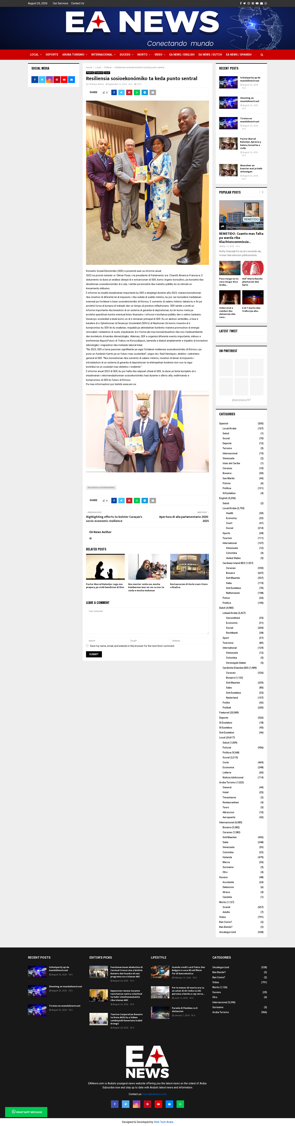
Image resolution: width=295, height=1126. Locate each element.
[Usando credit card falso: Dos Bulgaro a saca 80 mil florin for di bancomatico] (160, 972)
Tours (226, 807)
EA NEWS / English (181, 54)
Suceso (125, 54)
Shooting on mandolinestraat (249, 99)
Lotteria (227, 772)
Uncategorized (227, 932)
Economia (228, 767)
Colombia (231, 553)
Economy (231, 518)
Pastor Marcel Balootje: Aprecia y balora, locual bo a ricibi (250, 143)
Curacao (231, 568)
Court (229, 523)
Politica (90, 73)
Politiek (227, 707)
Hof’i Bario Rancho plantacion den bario (252, 282)
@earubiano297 (241, 400)
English (223, 498)
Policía (226, 483)
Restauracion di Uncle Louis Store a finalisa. (189, 585)
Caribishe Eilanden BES (236, 667)
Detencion (228, 887)
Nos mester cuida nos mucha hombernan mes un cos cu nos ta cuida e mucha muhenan (146, 587)
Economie (231, 623)
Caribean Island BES (234, 563)
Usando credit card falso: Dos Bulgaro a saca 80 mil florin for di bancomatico (188, 970)
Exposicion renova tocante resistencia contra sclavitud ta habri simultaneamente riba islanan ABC (126, 995)
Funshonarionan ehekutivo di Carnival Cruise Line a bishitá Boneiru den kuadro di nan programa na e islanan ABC (126, 972)
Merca (226, 862)
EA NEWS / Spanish (238, 54)
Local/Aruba (229, 428)
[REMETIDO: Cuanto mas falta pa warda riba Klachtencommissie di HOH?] (241, 215)
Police (226, 598)
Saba (229, 583)
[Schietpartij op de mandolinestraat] (228, 82)
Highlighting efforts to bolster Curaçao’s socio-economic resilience (114, 519)
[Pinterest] (147, 1104)
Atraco (226, 892)
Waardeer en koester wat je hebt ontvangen (251, 168)
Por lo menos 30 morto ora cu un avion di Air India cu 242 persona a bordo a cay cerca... (188, 991)
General (227, 787)
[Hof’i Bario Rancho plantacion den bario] (253, 268)
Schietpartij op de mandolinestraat (250, 79)
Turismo (227, 448)
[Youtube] (158, 1104)
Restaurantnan (231, 802)
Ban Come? (225, 922)
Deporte (52, 54)
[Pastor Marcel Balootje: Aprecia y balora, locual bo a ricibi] (228, 143)
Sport (226, 638)
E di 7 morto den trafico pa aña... (251, 309)
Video (158, 54)
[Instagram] (136, 1104)
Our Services (60, 3)
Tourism (227, 538)
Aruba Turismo (73, 54)
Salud (226, 433)
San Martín (229, 478)
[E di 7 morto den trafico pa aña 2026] (253, 297)
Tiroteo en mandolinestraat (249, 120)
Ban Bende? (226, 927)
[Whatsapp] (180, 1104)
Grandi (226, 907)
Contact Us (77, 3)
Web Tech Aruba (163, 1122)
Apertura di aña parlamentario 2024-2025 (184, 519)
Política (227, 488)
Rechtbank (232, 632)
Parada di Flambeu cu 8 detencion (185, 1009)
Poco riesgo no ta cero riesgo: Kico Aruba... (228, 282)
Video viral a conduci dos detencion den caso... (227, 312)
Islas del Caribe (231, 463)
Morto (142, 54)
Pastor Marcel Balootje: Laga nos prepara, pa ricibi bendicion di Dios (105, 585)
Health (229, 513)
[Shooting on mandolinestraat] (228, 103)
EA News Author (96, 84)
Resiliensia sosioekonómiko (101, 488)
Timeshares (229, 797)
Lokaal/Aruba (230, 613)
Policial (227, 747)
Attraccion (228, 812)
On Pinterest (228, 351)
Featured (99, 73)
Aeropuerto (229, 817)
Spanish (223, 423)
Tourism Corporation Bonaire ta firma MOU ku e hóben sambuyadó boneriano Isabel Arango (126, 1019)
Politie (226, 702)
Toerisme (228, 643)
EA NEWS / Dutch (210, 54)
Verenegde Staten (236, 662)
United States (233, 558)
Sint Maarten (233, 578)
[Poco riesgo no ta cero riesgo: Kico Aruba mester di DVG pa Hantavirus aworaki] (230, 268)
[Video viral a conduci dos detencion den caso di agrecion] (230, 297)
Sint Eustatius (233, 588)
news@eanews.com (154, 1094)
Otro (225, 872)
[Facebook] (114, 1104)
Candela (227, 897)
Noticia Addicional (233, 777)
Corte (226, 762)
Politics (227, 603)
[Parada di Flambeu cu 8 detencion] (160, 1013)
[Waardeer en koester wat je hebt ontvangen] (228, 170)
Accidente (228, 882)
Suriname (228, 867)
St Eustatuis (225, 722)
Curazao (227, 468)
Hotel (226, 792)
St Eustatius (229, 493)
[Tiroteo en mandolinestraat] (228, 123)
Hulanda (227, 857)
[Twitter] (125, 1104)
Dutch (222, 607)
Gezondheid (233, 618)
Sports (226, 533)
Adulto (226, 912)
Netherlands (233, 593)
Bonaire (227, 473)
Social (226, 438)
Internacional (102, 54)
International (230, 543)
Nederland (232, 697)
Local (34, 54)
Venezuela (228, 458)
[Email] (169, 1104)
